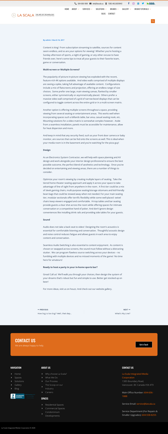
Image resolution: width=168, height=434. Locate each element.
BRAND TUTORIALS (142, 8)
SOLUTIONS (100, 8)
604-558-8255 (149, 414)
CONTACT (111, 13)
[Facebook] (128, 3)
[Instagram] (132, 3)
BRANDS (113, 8)
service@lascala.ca (145, 403)
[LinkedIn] (137, 3)
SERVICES (86, 8)
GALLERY (125, 8)
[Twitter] (142, 3)
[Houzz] (147, 3)
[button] (153, 21)
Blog (103, 13)
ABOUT (74, 8)
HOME (67, 8)
